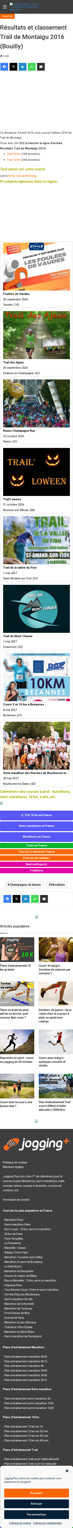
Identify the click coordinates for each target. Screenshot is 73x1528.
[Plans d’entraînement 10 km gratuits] (17, 949)
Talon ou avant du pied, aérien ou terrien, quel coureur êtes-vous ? (14, 1013)
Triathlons (36, 870)
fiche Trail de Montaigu (22, 176)
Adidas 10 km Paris (16, 1252)
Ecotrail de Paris (14, 1317)
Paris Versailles (13, 1238)
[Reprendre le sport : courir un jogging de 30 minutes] (17, 1042)
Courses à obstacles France (36, 851)
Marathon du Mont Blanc (19, 1331)
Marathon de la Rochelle (19, 1303)
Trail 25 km (14, 154)
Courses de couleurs (36, 858)
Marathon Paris (13, 1219)
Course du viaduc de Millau (20, 1275)
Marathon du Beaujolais (18, 1271)
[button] (67, 1471)
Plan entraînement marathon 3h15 (25, 1380)
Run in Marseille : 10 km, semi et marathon (30, 1280)
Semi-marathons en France (36, 825)
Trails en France (36, 845)
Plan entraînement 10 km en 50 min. (26, 1431)
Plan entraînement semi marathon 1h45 (29, 1403)
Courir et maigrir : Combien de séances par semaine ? (54, 969)
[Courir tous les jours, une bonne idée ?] (17, 1086)
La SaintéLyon (13, 1266)
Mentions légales (13, 1167)
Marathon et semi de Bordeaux (23, 1261)
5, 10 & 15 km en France (36, 815)
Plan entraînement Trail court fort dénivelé (30, 1463)
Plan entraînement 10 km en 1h (23, 1426)
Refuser (36, 1503)
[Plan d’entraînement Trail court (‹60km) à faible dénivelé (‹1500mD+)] (56, 1086)
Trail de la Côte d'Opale (18, 1327)
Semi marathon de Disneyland (22, 1336)
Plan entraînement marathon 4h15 (25, 1361)
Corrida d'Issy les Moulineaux (22, 1294)
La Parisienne (12, 1243)
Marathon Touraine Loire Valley (23, 1257)
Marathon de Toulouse (18, 1308)
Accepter (36, 1493)
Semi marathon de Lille (18, 1299)
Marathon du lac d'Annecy (20, 1322)
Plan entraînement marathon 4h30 (25, 1356)
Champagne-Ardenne (25, 885)
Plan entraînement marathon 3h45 (25, 1370)
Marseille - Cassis (15, 1247)
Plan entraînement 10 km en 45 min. (26, 1435)
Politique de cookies (20, 1523)
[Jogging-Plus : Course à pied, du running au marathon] (25, 7)
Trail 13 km (14, 160)
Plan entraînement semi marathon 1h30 (29, 1408)
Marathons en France (36, 836)
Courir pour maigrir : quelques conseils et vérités (52, 1061)
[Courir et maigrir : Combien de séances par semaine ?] (56, 949)
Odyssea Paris (13, 1285)
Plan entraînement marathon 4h (24, 1365)
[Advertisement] (29, 99)
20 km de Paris (13, 1233)
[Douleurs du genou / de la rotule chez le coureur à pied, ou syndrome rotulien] (56, 994)
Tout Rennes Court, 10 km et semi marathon (31, 1289)
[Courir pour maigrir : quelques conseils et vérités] (56, 1042)
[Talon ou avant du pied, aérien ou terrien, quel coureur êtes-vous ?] (17, 994)
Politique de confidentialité (47, 1523)
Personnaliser (36, 1514)
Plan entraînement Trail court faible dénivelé (31, 1459)
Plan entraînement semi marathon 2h (27, 1398)
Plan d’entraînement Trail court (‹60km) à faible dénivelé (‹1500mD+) (54, 1106)
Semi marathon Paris (17, 1224)
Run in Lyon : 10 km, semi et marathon (27, 1229)
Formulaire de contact (16, 1199)
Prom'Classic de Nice (17, 1313)
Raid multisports (36, 864)
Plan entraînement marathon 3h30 (25, 1375)
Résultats (7, 16)
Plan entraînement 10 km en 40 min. (26, 1440)
